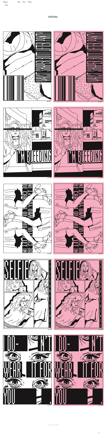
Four (6, 5)
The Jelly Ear (53, 3)
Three (30, 2)
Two (24, 2)
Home (5, 2)
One (19, 2)
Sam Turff (55, 425)
